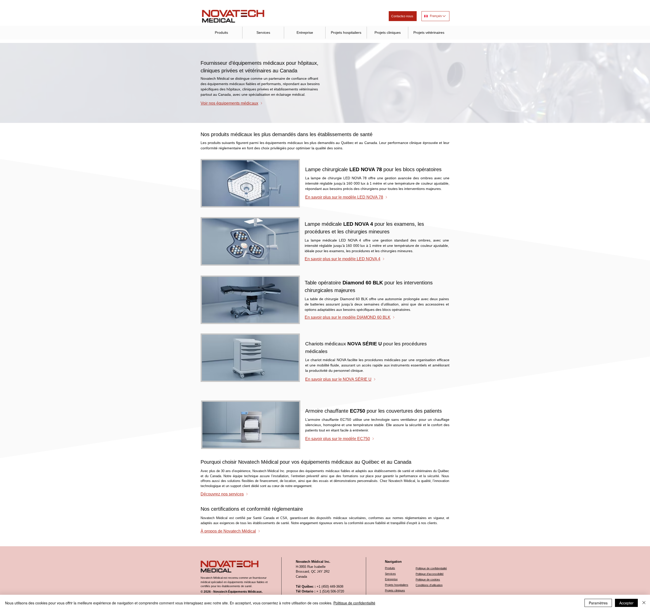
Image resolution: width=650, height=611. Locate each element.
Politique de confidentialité (354, 602)
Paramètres (598, 602)
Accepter (626, 602)
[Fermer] (644, 603)
